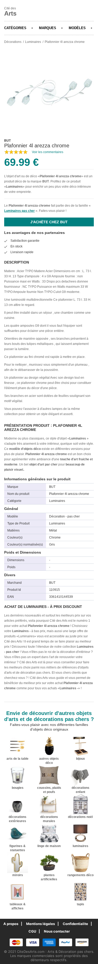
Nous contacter (57, 931)
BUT (45, 181)
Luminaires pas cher (19, 211)
